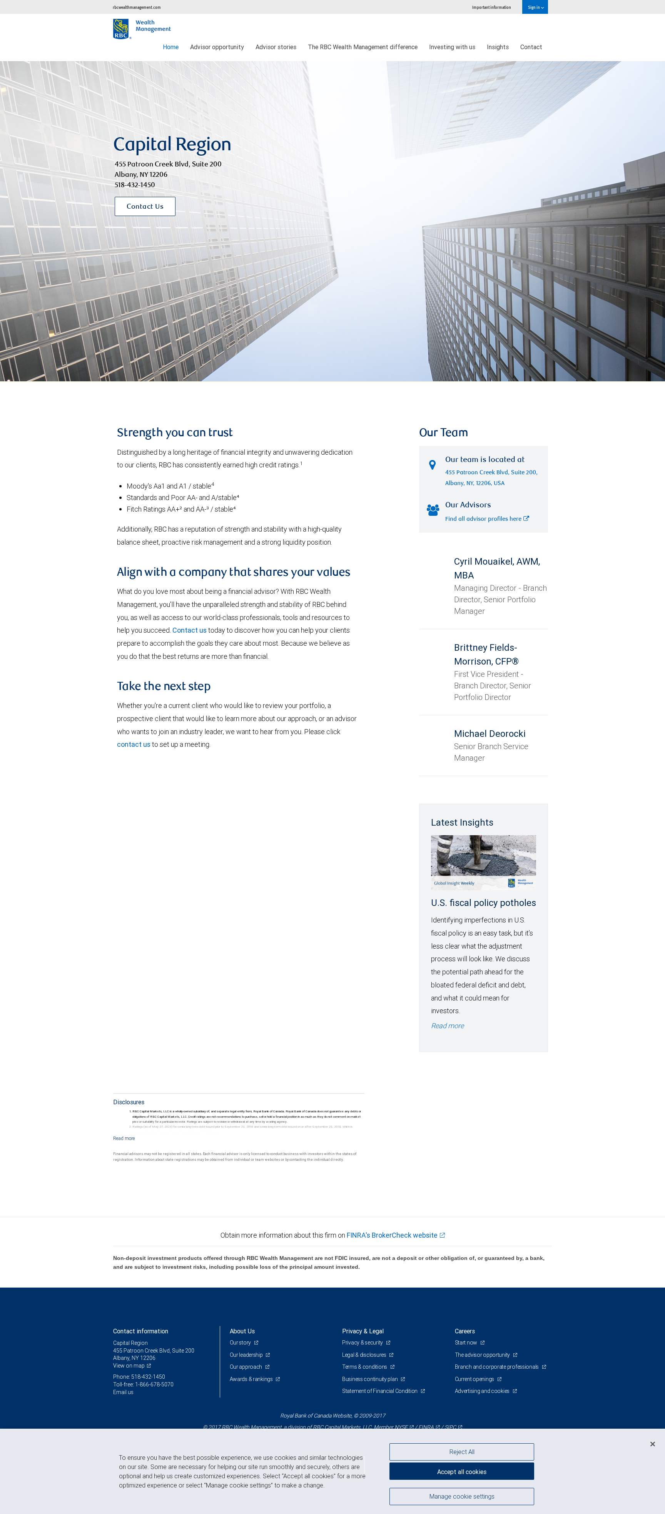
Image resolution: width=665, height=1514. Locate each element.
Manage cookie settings (462, 1496)
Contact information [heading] (140, 1331)
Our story (241, 1342)
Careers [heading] (465, 1331)
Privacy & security (363, 1342)
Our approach (246, 1366)
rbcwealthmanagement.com (137, 7)
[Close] (652, 1444)
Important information (491, 7)
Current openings (475, 1379)
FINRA (426, 1427)
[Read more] (124, 1138)
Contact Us (145, 207)
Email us (123, 1392)
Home (171, 47)
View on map (129, 1365)
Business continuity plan (370, 1379)
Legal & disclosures (364, 1354)
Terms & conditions (365, 1366)
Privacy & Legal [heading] (363, 1331)
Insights (498, 47)
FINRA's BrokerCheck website (392, 1235)
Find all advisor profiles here (483, 519)
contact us (133, 744)
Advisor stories (276, 47)
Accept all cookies (461, 1472)
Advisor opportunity (217, 47)
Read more (447, 1025)
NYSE (401, 1427)
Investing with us (452, 47)
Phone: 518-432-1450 (139, 1376)
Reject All (462, 1452)
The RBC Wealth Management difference (363, 47)
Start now (466, 1342)
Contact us (189, 630)
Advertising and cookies (483, 1391)
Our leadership (247, 1354)
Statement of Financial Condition (380, 1391)
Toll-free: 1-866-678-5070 (143, 1384)
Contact (531, 47)
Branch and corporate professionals (497, 1366)
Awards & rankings (252, 1379)
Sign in (534, 7)
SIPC (450, 1427)
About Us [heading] (242, 1331)
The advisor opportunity (483, 1354)
